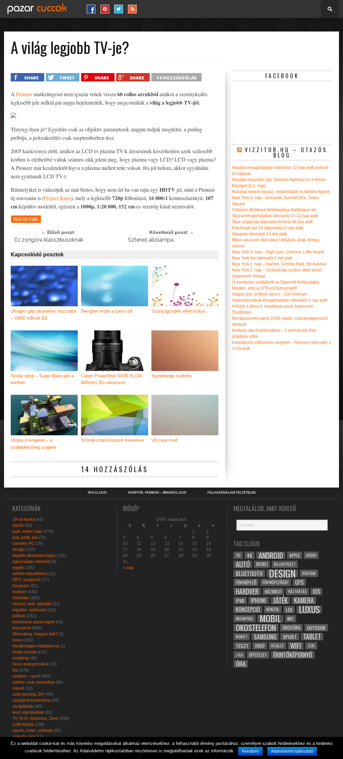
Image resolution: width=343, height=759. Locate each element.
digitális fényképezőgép (34, 555)
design (18, 549)
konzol (272, 609)
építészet (258, 654)
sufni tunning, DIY (28, 694)
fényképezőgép (276, 582)
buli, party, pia (25, 537)
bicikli (262, 564)
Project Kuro (57, 197)
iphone (259, 600)
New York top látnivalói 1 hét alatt (262, 258)
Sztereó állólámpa (151, 240)
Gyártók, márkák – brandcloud (157, 492)
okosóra (291, 627)
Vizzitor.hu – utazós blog (286, 152)
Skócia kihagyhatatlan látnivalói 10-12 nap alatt (275, 215)
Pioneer (24, 94)
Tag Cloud (97, 492)
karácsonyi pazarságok (33, 622)
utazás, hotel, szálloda (32, 730)
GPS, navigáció (26, 579)
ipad (240, 600)
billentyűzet (284, 564)
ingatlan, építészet (29, 610)
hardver (19, 591)
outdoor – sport (26, 676)
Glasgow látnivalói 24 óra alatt (259, 234)
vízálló (277, 645)
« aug (128, 567)
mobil (270, 618)
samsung (265, 636)
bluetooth (249, 573)
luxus (17, 640)
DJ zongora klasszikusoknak (48, 240)
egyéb (18, 567)
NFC (290, 618)
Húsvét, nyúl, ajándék (32, 604)
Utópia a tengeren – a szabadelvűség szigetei (33, 444)
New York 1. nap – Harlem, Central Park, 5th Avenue (279, 264)
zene (311, 645)
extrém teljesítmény (30, 573)
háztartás (20, 597)
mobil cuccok (24, 652)
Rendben (250, 751)
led (289, 609)
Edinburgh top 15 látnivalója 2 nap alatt (267, 228)
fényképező (246, 582)
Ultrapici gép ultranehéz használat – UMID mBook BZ (43, 315)
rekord (18, 688)
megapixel (244, 618)
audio (311, 555)
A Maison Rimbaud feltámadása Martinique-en (274, 209)
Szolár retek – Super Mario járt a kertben (42, 379)
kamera (304, 600)
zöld (239, 654)
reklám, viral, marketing (33, 682)
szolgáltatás (23, 706)
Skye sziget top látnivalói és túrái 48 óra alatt (272, 221)
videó (260, 645)
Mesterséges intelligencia (35, 646)
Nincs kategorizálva (30, 664)
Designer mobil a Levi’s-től (106, 311)
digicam (309, 573)
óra (15, 670)
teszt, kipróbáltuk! (28, 712)
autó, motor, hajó (27, 531)
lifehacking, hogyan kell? (35, 634)
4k (249, 555)
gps (299, 582)
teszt (242, 645)
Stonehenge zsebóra (171, 375)
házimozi (273, 591)
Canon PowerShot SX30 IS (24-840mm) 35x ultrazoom (111, 379)
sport (290, 636)
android (271, 555)
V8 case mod (164, 440)
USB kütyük (22, 724)
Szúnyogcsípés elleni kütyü (178, 311)
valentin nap (23, 736)
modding (20, 658)
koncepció (21, 628)
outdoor (316, 627)
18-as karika (23, 519)
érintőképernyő (292, 654)
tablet (312, 636)
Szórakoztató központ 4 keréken (112, 440)
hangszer (20, 585)
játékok (18, 616)
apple (294, 555)
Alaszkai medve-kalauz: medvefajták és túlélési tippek (281, 191)
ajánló (18, 525)
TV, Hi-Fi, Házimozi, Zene (35, 718)
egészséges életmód (31, 561)
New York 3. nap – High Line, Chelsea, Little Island (278, 252)
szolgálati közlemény (31, 700)
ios (316, 591)
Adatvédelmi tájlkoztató (292, 751)
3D (238, 555)
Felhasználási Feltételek (231, 492)
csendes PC (23, 543)
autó (243, 564)
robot (242, 636)
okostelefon (256, 627)
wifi (295, 645)
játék (280, 600)
